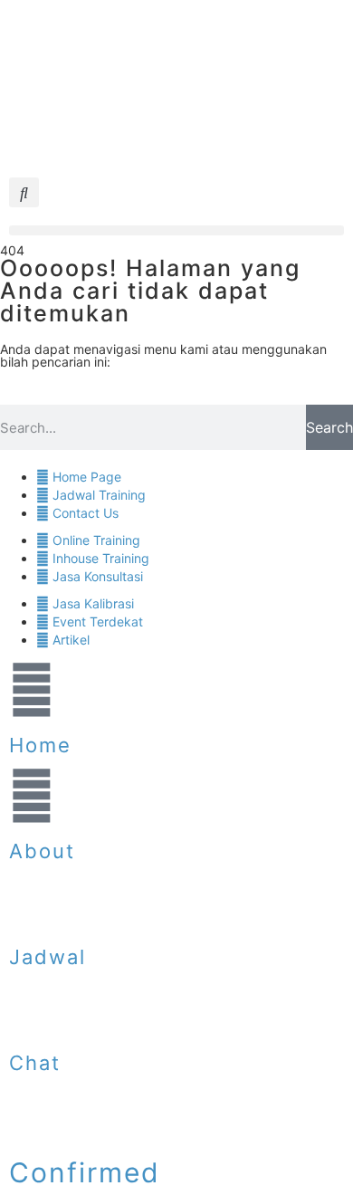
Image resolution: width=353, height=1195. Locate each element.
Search (329, 427)
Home (40, 745)
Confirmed (84, 1172)
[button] (24, 192)
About (42, 851)
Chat (35, 1063)
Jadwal (47, 957)
